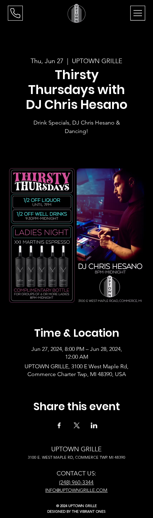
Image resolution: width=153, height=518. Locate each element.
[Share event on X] (76, 425)
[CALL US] (15, 13)
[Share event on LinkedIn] (94, 425)
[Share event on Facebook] (59, 425)
